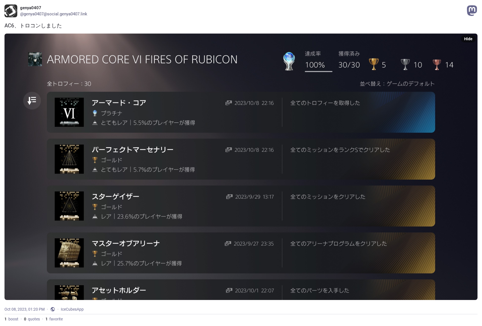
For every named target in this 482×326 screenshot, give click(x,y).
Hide (468, 39)
